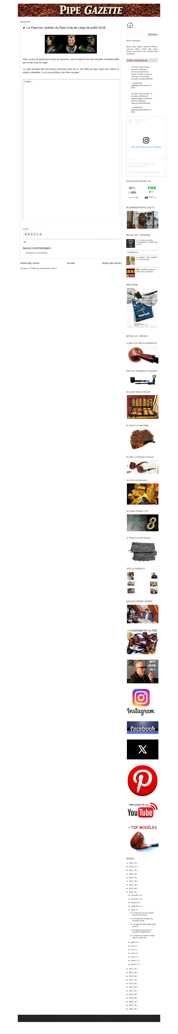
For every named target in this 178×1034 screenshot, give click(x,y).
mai (132, 950)
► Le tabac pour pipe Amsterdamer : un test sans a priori (147, 242)
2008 (131, 1002)
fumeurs (154, 47)
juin (132, 946)
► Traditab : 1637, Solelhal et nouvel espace (146, 258)
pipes (134, 47)
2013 (131, 983)
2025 (131, 867)
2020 (131, 885)
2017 (131, 969)
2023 (131, 874)
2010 (131, 994)
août (133, 910)
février (133, 960)
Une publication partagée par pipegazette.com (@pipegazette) (152, 172)
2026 (131, 863)
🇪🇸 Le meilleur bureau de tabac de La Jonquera (146, 271)
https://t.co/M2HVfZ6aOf (141, 103)
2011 (131, 991)
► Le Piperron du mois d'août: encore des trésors (142, 914)
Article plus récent (29, 263)
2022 (131, 878)
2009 (131, 998)
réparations (130, 54)
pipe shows (153, 49)
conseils (150, 51)
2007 (131, 1005)
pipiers (140, 47)
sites (156, 51)
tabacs (128, 47)
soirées (144, 49)
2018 (131, 892)
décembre (135, 895)
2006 (131, 1009)
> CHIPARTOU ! (132, 252)
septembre (135, 906)
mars (133, 957)
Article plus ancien (111, 263)
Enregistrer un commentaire (36, 253)
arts (144, 51)
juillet (133, 942)
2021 (131, 881)
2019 (131, 888)
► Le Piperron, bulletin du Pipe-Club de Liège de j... (143, 937)
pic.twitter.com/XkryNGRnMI (142, 79)
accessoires (137, 51)
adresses (147, 47)
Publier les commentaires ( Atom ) (44, 268)
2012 (131, 987)
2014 (131, 980)
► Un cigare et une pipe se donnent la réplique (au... (141, 931)
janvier (134, 964)
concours (129, 49)
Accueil (71, 263)
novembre (135, 899)
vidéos (137, 49)
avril (133, 953)
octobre (134, 902)
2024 (131, 870)
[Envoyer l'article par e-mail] (24, 242)
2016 (131, 972)
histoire (129, 51)
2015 (131, 976)
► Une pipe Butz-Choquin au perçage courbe (142, 920)
